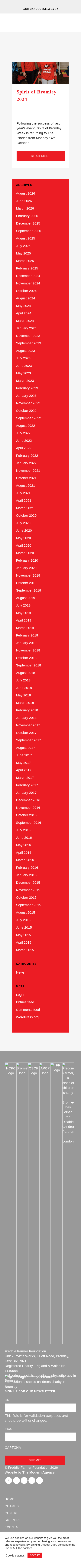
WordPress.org (27, 1017)
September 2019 (28, 590)
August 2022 (25, 426)
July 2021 (23, 493)
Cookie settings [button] (15, 1555)
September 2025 (28, 231)
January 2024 (26, 328)
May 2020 (23, 538)
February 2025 (27, 268)
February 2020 (27, 560)
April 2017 (23, 770)
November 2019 (28, 575)
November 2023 (28, 336)
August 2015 (25, 912)
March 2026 (25, 208)
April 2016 (23, 852)
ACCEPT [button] (35, 1555)
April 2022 (23, 448)
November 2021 (28, 470)
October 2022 (26, 411)
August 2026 (25, 193)
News (20, 972)
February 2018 (27, 710)
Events (11, 1527)
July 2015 (23, 920)
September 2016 (28, 823)
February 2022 (27, 455)
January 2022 (26, 463)
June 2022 (24, 440)
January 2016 (26, 875)
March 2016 (25, 860)
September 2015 (28, 905)
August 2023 (25, 351)
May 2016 (23, 845)
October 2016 (26, 815)
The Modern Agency (38, 1472)
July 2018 (23, 680)
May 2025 (23, 253)
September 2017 (28, 740)
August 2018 (25, 673)
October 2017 (26, 733)
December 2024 (28, 276)
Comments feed (28, 1010)
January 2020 (26, 568)
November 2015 (28, 890)
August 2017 (25, 748)
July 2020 (23, 523)
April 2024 (23, 313)
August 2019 (25, 598)
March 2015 (25, 950)
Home (10, 1499)
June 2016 (24, 837)
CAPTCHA (13, 1447)
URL (8, 1400)
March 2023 (25, 381)
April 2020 (23, 545)
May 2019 (23, 613)
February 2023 (27, 388)
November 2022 (28, 403)
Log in (20, 995)
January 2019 (26, 643)
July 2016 (23, 830)
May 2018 (23, 695)
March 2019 (25, 628)
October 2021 (26, 478)
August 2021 (25, 485)
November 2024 (28, 283)
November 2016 (28, 808)
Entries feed (25, 1002)
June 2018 (24, 688)
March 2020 (25, 553)
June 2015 (24, 927)
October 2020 (26, 515)
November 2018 (28, 650)
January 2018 (26, 718)
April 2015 (23, 942)
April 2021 (23, 500)
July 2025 (23, 246)
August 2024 (25, 298)
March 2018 (25, 703)
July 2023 (23, 358)
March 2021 (25, 508)
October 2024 (26, 291)
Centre (12, 1513)
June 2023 (24, 366)
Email (9, 1429)
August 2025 (25, 238)
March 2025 (25, 261)
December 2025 (28, 223)
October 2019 (26, 583)
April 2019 (23, 620)
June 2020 (24, 530)
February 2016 (27, 867)
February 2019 (27, 635)
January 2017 (26, 793)
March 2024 (25, 321)
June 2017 (24, 755)
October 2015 (26, 897)
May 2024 (23, 306)
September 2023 (28, 343)
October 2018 (26, 658)
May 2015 (23, 935)
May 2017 (23, 763)
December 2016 (28, 800)
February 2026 (27, 216)
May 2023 (23, 373)
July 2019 (23, 605)
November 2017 (28, 725)
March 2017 (25, 778)
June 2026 (24, 201)
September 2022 (28, 418)
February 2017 (27, 785)
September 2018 (28, 665)
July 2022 (23, 433)
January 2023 (26, 396)
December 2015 (28, 882)
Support (13, 1520)
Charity (12, 1506)
